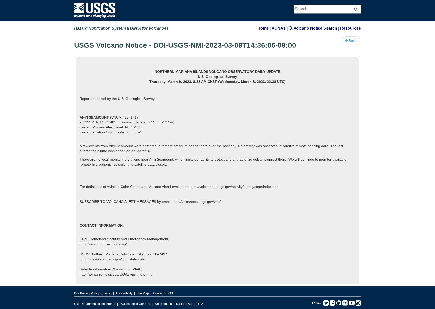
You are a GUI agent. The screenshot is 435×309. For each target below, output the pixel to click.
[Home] (95, 19)
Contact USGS (163, 293)
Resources (350, 28)
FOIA (199, 304)
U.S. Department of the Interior (94, 304)
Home (263, 28)
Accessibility (124, 293)
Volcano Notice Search (315, 28)
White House (163, 304)
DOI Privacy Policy (86, 293)
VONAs (279, 28)
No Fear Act (184, 304)
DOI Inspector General (135, 304)
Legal (107, 293)
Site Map (143, 293)
